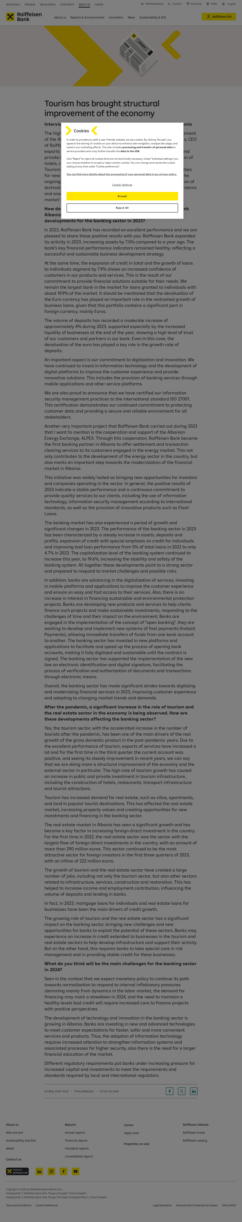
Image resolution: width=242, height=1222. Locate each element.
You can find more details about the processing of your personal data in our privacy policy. (122, 174)
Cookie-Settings (122, 184)
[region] (122, 170)
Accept (122, 196)
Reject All (122, 207)
